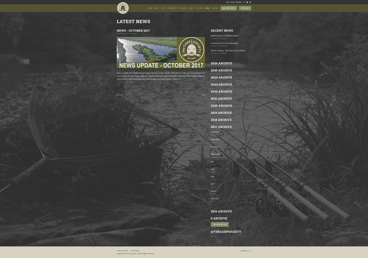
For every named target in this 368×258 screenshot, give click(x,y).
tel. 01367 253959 (234, 2)
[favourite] (218, 237)
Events (191, 8)
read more (177, 79)
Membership (172, 8)
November (215, 139)
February (214, 198)
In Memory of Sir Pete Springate (224, 43)
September (215, 154)
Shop (163, 8)
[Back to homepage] (123, 8)
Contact (215, 8)
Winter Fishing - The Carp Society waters (228, 50)
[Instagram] (250, 2)
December (215, 132)
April (213, 184)
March (213, 191)
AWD (249, 251)
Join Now (245, 8)
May (212, 176)
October (214, 147)
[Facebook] (244, 2)
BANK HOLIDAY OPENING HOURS (225, 35)
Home (150, 8)
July (212, 161)
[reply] (214, 237)
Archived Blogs (219, 224)
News (207, 8)
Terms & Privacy (122, 251)
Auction (199, 8)
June (213, 169)
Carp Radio (230, 8)
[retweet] (211, 237)
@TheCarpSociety (226, 231)
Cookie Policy (135, 251)
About (156, 8)
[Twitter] (247, 2)
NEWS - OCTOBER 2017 (133, 30)
